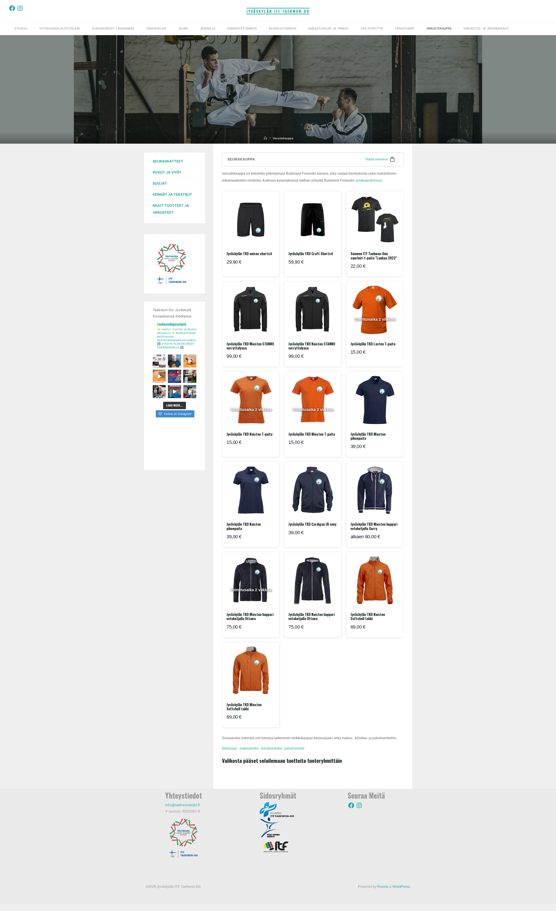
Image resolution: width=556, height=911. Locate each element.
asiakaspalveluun (368, 180)
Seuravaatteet (168, 161)
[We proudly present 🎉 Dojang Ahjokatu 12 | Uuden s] (174, 376)
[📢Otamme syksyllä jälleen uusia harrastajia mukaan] (189, 376)
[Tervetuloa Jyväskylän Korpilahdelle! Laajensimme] (159, 376)
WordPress (401, 886)
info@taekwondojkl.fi (182, 805)
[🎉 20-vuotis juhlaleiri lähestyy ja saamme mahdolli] (174, 361)
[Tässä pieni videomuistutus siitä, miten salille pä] (189, 391)
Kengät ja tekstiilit (172, 194)
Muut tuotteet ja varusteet (171, 209)
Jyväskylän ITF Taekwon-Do (277, 11)
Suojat (160, 183)
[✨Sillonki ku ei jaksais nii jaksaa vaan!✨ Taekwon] (159, 391)
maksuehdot (249, 748)
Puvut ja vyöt (167, 172)
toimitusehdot (271, 748)
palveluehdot (294, 748)
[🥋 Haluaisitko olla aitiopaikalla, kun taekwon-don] (159, 361)
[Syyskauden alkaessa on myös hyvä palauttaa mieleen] (174, 391)
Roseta (382, 886)
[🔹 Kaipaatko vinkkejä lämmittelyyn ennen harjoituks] (189, 361)
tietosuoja (229, 748)
